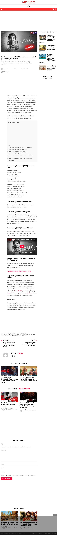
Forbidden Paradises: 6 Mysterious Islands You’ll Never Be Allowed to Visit (51, 57)
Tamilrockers (22, 336)
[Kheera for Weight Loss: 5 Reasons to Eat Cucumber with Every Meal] (42, 37)
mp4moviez (5, 336)
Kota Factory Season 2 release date (18, 149)
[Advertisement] (28, 21)
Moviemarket (4, 375)
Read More (42, 42)
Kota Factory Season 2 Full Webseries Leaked (20, 158)
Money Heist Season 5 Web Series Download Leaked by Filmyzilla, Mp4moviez (27, 405)
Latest (28, 6)
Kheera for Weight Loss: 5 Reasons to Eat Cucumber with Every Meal (51, 38)
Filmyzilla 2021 (18, 291)
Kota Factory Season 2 (20, 334)
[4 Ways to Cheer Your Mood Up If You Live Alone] (42, 67)
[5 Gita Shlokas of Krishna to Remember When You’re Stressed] (42, 47)
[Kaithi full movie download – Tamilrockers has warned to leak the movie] (9, 371)
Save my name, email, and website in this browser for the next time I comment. (19, 475)
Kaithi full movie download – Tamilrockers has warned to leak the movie (9, 380)
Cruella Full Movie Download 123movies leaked (8, 404)
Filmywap (4, 333)
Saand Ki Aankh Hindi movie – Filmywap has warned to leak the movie (28, 379)
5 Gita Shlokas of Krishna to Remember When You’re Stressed (51, 47)
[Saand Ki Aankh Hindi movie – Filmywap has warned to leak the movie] (28, 371)
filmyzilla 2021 (23, 333)
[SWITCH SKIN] (53, 9)
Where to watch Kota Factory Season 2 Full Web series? (21, 155)
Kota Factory (6, 334)
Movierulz (9, 293)
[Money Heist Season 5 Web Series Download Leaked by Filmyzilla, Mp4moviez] (28, 397)
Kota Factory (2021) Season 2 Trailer (18, 153)
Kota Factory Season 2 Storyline (17, 151)
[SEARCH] (55, 9)
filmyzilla (12, 333)
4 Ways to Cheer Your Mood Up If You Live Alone (51, 67)
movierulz (32, 334)
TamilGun (29, 293)
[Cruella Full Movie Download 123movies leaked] (9, 397)
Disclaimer (11, 160)
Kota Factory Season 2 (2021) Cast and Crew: (20, 147)
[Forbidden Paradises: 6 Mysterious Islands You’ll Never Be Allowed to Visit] (42, 56)
